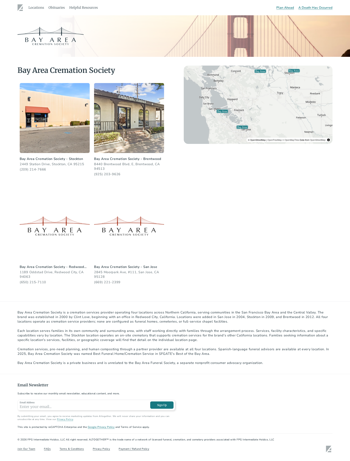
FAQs (47, 449)
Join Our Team (26, 449)
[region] (258, 105)
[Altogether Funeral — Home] (21, 7)
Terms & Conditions (72, 449)
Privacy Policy (65, 419)
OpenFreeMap (274, 139)
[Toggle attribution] (328, 140)
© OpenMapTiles (290, 139)
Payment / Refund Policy (134, 449)
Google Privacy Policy (101, 427)
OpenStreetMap (318, 139)
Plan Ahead (285, 7)
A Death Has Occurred (315, 7)
